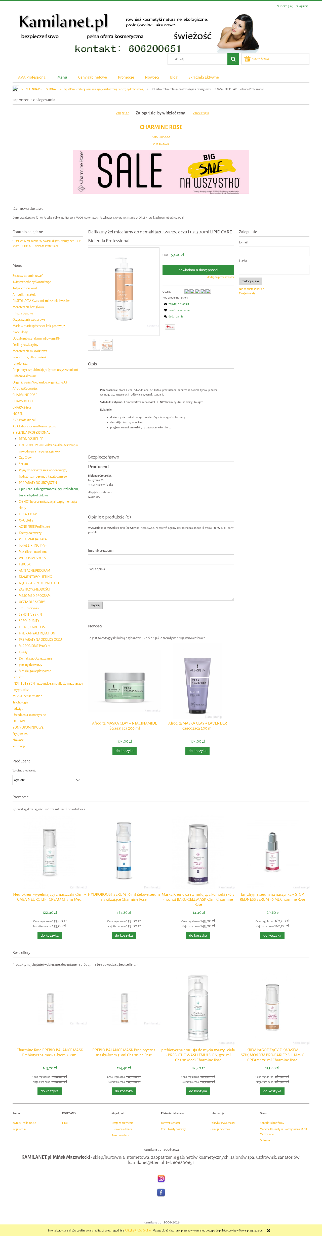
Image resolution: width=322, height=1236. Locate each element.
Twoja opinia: (97, 569)
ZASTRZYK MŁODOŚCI (34, 589)
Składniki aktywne (24, 376)
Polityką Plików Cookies (138, 1230)
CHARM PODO (161, 137)
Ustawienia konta (121, 1129)
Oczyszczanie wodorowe (29, 319)
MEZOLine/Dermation (27, 696)
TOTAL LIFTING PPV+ (33, 545)
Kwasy (23, 652)
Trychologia (20, 702)
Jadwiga (18, 708)
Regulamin (19, 1129)
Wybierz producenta (24, 770)
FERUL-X (25, 564)
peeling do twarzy (30, 665)
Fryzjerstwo (20, 734)
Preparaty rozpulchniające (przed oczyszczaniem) (45, 370)
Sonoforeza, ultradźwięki (29, 357)
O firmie (265, 1140)
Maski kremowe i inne (33, 552)
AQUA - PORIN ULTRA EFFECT (39, 583)
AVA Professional (24, 420)
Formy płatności (170, 1123)
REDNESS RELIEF (31, 439)
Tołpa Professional (25, 288)
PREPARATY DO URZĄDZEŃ (38, 483)
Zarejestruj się (201, 113)
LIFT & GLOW (28, 514)
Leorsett (18, 677)
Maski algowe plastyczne (35, 671)
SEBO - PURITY (29, 621)
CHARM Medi (161, 144)
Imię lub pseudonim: (101, 550)
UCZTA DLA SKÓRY (32, 602)
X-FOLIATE (26, 520)
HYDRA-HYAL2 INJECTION (37, 633)
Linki (65, 1123)
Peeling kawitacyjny (25, 345)
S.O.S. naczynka (29, 608)
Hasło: (243, 261)
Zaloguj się (122, 113)
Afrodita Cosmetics (25, 388)
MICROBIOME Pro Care (34, 646)
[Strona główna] (136, 31)
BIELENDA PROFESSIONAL (31, 432)
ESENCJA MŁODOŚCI (33, 627)
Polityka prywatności (223, 1123)
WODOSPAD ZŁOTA (32, 558)
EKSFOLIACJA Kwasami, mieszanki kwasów (41, 301)
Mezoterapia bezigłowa (28, 307)
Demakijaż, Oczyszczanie (35, 658)
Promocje (19, 746)
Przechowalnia (120, 1135)
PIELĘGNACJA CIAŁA (33, 539)
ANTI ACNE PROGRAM (34, 570)
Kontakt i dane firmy (272, 1123)
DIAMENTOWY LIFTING (35, 577)
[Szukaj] (233, 59)
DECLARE (19, 721)
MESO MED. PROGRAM (35, 596)
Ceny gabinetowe (220, 1129)
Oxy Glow (25, 458)
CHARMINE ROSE (161, 127)
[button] (176, 304)
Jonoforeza (20, 363)
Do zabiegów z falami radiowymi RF (36, 338)
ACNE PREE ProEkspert (34, 527)
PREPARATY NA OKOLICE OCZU (40, 639)
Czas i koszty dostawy (173, 1129)
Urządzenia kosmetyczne (29, 715)
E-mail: (243, 242)
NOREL (18, 414)
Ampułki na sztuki (24, 294)
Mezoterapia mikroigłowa (30, 351)
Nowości (18, 740)
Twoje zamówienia (122, 1123)
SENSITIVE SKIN (30, 614)
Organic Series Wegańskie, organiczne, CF (40, 382)
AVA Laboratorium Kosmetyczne (34, 426)
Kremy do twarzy (30, 533)
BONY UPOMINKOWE (28, 727)
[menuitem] (32, 77)
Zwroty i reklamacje (24, 1123)
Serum (23, 464)
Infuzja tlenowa (23, 313)
